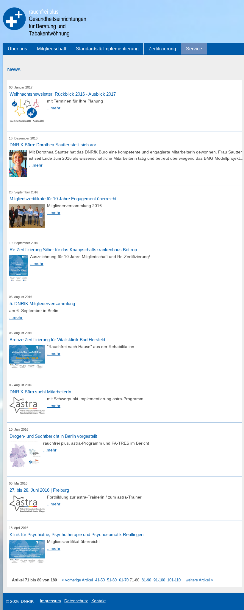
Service (194, 48)
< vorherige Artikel (77, 580)
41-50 (100, 580)
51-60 (112, 580)
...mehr (53, 107)
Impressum (50, 600)
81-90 (146, 580)
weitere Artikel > (199, 580)
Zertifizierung (162, 48)
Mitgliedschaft (51, 48)
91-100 (159, 580)
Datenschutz (76, 600)
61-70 (124, 580)
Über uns (17, 48)
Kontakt (98, 600)
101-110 (174, 580)
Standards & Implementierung (107, 48)
